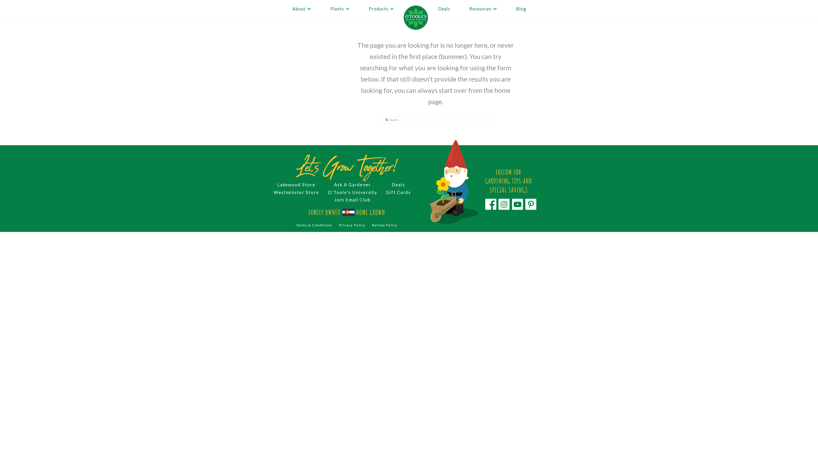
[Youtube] (517, 204)
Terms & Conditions (314, 225)
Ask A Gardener (352, 184)
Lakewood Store (296, 184)
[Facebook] (490, 204)
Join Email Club (352, 199)
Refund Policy (384, 225)
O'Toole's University (352, 192)
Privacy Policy (352, 225)
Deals (398, 184)
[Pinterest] (530, 204)
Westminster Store (296, 192)
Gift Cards (398, 192)
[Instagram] (504, 204)
